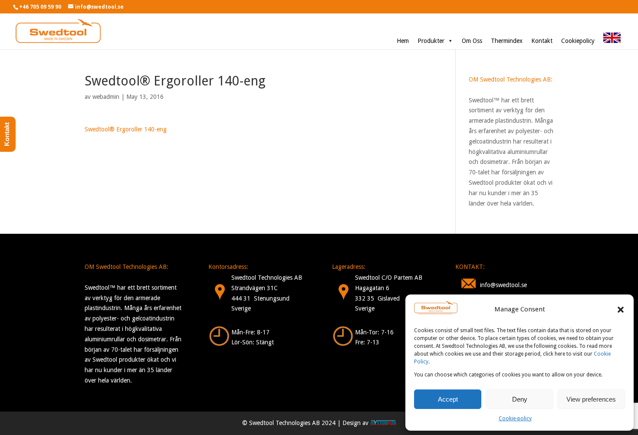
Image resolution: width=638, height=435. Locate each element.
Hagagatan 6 (372, 288)
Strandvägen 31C (254, 288)
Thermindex (507, 40)
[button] (620, 309)
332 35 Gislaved (377, 298)
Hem (403, 40)
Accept (448, 399)
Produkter (431, 40)
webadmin (105, 96)
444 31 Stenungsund (260, 298)
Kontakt (541, 40)
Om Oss (472, 40)
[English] (612, 40)
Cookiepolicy (578, 40)
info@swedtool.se (503, 284)
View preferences (591, 399)
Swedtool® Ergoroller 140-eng (126, 129)
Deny (519, 399)
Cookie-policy (515, 418)
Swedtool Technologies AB (266, 277)
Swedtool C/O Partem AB (388, 277)
